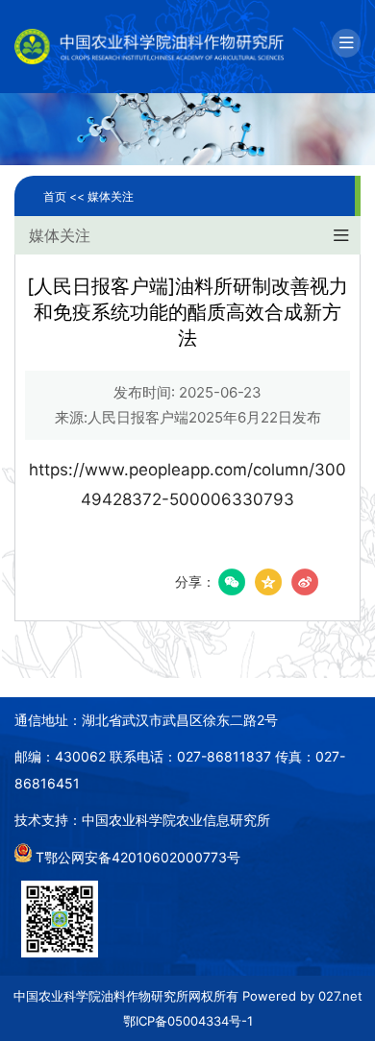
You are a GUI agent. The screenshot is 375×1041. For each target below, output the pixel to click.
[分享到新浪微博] (304, 582)
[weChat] (231, 582)
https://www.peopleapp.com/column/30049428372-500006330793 (187, 484)
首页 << (65, 196)
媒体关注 (111, 196)
